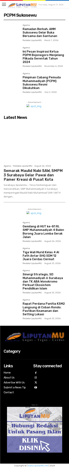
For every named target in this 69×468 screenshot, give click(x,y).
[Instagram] (35, 377)
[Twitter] (35, 382)
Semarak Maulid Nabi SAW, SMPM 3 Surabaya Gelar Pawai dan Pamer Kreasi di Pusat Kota (33, 175)
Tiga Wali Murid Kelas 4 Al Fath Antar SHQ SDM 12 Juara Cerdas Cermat (41, 255)
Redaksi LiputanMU (32, 40)
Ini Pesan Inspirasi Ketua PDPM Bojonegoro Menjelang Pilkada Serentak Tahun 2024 (43, 57)
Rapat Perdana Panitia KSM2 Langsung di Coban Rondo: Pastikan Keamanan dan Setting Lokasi (44, 309)
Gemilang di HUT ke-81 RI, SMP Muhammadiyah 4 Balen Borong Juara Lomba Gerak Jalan (43, 232)
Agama (26, 25)
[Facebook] (35, 373)
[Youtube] (35, 387)
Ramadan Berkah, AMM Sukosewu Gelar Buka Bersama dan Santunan (40, 32)
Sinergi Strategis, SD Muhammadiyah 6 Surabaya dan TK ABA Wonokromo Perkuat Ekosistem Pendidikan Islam (43, 281)
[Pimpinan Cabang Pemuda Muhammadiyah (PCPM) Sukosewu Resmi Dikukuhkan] (12, 80)
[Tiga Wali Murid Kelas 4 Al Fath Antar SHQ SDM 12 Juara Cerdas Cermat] (12, 255)
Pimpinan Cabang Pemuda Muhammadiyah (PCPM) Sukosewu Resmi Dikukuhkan (42, 83)
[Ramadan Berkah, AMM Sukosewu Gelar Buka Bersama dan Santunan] (12, 32)
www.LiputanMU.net (38, 466)
